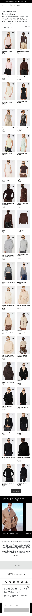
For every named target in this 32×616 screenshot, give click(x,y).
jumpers (4, 551)
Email (5, 599)
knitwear (6, 541)
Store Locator (17, 565)
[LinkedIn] (18, 582)
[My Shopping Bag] (29, 5)
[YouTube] (22, 582)
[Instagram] (14, 582)
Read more (15, 555)
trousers (11, 548)
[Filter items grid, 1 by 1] (29, 27)
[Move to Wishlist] (13, 33)
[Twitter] (10, 582)
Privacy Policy (16, 606)
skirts (26, 548)
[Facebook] (5, 582)
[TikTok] (26, 582)
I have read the (12, 605)
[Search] (26, 5)
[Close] (28, 587)
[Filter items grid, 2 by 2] (26, 27)
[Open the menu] (2, 5)
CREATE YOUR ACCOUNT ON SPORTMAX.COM (16, 1)
